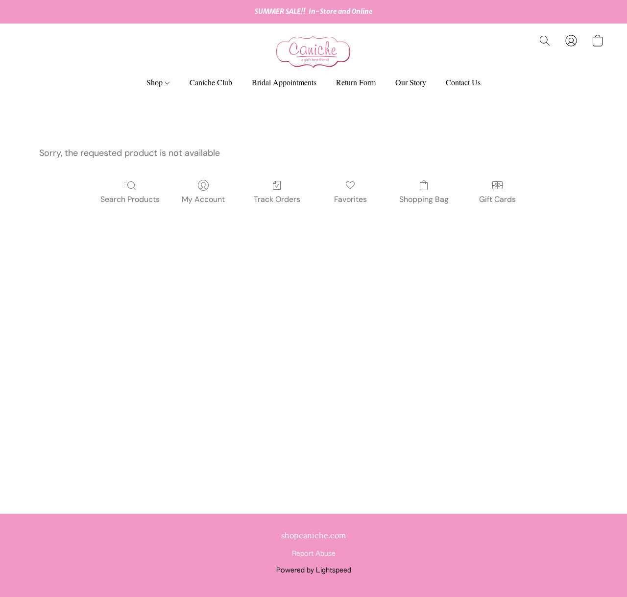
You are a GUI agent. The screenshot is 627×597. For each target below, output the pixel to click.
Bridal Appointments (284, 82)
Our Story (410, 82)
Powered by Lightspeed (313, 570)
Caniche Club (211, 82)
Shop (155, 82)
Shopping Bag (424, 199)
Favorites (350, 199)
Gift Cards (497, 199)
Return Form (356, 82)
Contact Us (463, 82)
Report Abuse (314, 553)
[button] (313, 50)
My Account (203, 199)
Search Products (130, 199)
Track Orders (277, 199)
